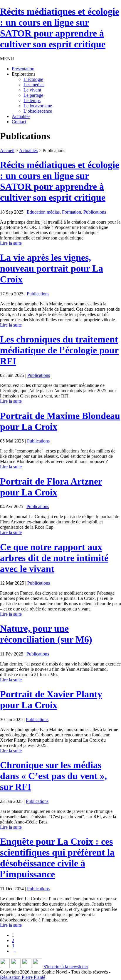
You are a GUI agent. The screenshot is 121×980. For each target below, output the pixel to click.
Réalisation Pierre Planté (22, 977)
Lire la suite (11, 243)
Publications (94, 211)
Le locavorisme (37, 105)
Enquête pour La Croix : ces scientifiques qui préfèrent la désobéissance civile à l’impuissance (57, 857)
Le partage (33, 95)
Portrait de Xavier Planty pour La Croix (51, 699)
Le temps (32, 100)
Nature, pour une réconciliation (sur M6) (46, 634)
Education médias (43, 211)
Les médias (33, 84)
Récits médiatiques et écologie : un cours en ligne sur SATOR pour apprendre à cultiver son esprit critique (59, 181)
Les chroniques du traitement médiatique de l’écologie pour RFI (59, 350)
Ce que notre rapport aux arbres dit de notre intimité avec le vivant (54, 558)
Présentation (23, 68)
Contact (19, 121)
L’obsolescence (37, 111)
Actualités (21, 116)
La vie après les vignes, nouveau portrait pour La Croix (51, 268)
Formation (71, 211)
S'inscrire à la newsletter (65, 966)
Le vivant (32, 89)
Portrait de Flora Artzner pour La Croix (51, 487)
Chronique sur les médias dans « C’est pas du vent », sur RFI (53, 776)
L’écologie (33, 79)
